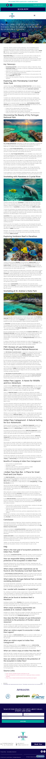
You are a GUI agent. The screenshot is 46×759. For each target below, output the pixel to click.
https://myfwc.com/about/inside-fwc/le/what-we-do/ (17, 673)
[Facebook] (7, 5)
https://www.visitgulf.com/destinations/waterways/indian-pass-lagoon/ (21, 677)
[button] (35, 15)
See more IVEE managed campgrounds (23, 2)
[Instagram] (11, 5)
